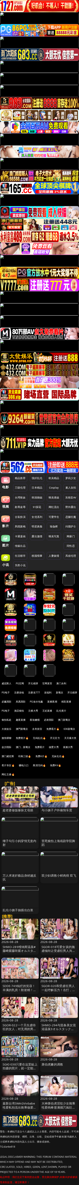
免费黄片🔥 (22, 738)
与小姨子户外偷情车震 (57, 810)
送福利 (47, 692)
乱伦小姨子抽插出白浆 (18, 910)
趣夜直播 (21, 720)
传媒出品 (20, 546)
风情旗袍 (20, 526)
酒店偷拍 (19, 710)
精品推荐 (20, 478)
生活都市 (20, 556)
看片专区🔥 (8, 765)
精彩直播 (66, 701)
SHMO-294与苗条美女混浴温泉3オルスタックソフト (59, 1029)
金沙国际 (7, 747)
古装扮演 (20, 517)
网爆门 (71, 536)
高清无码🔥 (39, 765)
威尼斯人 (7, 683)
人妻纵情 (54, 556)
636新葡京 (69, 729)
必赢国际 (7, 701)
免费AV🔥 (55, 765)
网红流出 (54, 507)
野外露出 (70, 507)
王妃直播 (47, 710)
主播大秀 (33, 710)
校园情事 (37, 556)
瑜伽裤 (54, 526)
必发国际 (49, 720)
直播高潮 (52, 701)
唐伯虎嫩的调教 (52, 1064)
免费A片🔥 (41, 756)
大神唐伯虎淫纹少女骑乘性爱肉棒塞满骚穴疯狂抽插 (58, 1107)
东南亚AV (70, 497)
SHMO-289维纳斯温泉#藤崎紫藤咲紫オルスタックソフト (19, 950)
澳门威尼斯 (8, 756)
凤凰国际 (21, 701)
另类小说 (20, 565)
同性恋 (71, 546)
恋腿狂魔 (70, 517)
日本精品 (37, 487)
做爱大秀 (54, 747)
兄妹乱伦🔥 (58, 756)
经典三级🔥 (24, 756)
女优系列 (37, 517)
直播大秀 (68, 747)
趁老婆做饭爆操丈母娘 (18, 810)
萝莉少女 (70, 478)
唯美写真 (54, 536)
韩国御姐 (37, 497)
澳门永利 (61, 683)
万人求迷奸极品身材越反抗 (19, 877)
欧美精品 (54, 478)
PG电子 (6, 692)
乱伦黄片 (61, 710)
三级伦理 (20, 487)
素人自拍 (70, 487)
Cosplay (54, 487)
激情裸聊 (7, 738)
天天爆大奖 (70, 738)
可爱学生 (54, 517)
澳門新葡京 (22, 729)
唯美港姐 (54, 497)
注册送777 (34, 692)
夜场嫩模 (35, 720)
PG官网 (20, 683)
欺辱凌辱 (20, 507)
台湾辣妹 (20, 497)
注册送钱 (19, 692)
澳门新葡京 (64, 720)
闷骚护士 (70, 526)
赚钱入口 (24, 765)
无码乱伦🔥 (39, 738)
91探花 (37, 507)
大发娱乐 (7, 729)
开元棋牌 (33, 683)
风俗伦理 (70, 556)
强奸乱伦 (37, 478)
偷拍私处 (7, 720)
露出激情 (37, 536)
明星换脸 (37, 526)
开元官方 (55, 738)
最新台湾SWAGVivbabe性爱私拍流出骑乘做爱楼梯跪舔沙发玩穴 (19, 1107)
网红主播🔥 (8, 774)
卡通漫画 (20, 536)
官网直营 (47, 683)
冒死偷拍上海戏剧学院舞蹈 (58, 843)
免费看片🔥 (52, 729)
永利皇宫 (37, 729)
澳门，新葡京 (23, 747)
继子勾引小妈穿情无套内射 (19, 843)
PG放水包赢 (36, 701)
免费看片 (40, 747)
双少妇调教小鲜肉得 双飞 (59, 875)
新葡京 (59, 692)
